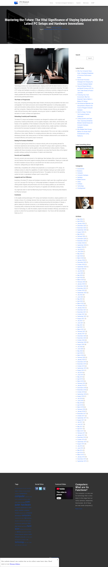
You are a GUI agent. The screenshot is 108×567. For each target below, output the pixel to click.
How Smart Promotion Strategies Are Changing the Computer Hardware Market (85, 82)
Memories (86, 3)
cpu (25, 518)
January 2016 (81, 457)
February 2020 (81, 357)
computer (20, 496)
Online (79, 182)
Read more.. (79, 509)
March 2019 (80, 381)
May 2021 (80, 325)
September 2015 (81, 461)
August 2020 (80, 344)
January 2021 (81, 333)
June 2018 (80, 400)
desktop (29, 518)
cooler (22, 518)
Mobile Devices (81, 179)
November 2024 (81, 241)
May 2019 (80, 377)
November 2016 (81, 437)
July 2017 (80, 422)
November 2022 (81, 288)
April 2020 (80, 353)
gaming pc (24, 523)
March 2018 (80, 407)
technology (19, 542)
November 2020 (81, 338)
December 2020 (81, 336)
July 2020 (80, 346)
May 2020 (80, 351)
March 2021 (80, 329)
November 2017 (81, 413)
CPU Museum (24, 2)
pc (24, 537)
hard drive (24, 526)
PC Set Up (65, 29)
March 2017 (80, 431)
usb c (27, 542)
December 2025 (81, 225)
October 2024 (81, 243)
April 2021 (80, 327)
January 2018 (81, 411)
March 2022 (80, 303)
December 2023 (81, 262)
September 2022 (81, 292)
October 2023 (81, 264)
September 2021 (81, 316)
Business (79, 171)
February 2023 (81, 282)
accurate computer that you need (22, 488)
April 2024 (80, 256)
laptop (19, 532)
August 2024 (80, 247)
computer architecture (22, 499)
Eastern (78, 3)
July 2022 (80, 295)
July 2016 (80, 446)
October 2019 (81, 366)
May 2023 (80, 275)
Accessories (80, 169)
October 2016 (81, 439)
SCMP (92, 3)
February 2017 (81, 433)
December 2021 (81, 310)
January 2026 (81, 223)
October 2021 (81, 314)
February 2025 (81, 236)
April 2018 (80, 405)
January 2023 (81, 284)
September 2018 (81, 394)
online (21, 537)
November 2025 (81, 228)
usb (25, 542)
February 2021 (81, 331)
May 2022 (80, 299)
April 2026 (80, 221)
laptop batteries (24, 531)
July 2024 (80, 249)
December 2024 (81, 238)
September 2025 (81, 230)
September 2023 (81, 267)
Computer (80, 173)
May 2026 (80, 219)
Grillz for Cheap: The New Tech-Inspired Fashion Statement (84, 114)
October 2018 (81, 392)
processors (23, 539)
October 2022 (81, 290)
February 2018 (81, 409)
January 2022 (81, 308)
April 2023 (80, 277)
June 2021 (80, 323)
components (23, 493)
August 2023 (80, 269)
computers (26, 515)
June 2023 (80, 273)
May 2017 (80, 426)
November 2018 (81, 390)
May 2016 (80, 450)
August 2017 (80, 420)
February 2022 (81, 305)
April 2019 (80, 379)
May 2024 (80, 254)
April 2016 (80, 452)
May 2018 (80, 403)
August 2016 (80, 444)
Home (51, 3)
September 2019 (81, 368)
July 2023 (80, 271)
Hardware (80, 177)
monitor (26, 534)
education (17, 520)
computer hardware (49, 29)
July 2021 (80, 320)
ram (27, 539)
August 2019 (80, 370)
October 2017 (81, 416)
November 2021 (81, 312)
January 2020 (81, 359)
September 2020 (81, 342)
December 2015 (81, 459)
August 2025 (80, 232)
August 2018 (80, 396)
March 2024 (80, 258)
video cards (24, 545)
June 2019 (80, 374)
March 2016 (80, 454)
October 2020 (81, 340)
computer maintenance (21, 507)
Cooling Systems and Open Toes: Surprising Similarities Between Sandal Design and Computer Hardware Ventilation (84, 123)
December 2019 (81, 362)
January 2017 (81, 435)
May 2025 (80, 234)
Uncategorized (81, 188)
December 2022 (81, 286)
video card (19, 545)
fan (27, 520)
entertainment (23, 520)
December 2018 (81, 387)
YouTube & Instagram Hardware (64, 3)
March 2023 (80, 279)
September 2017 (81, 418)
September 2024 (81, 245)
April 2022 (80, 301)
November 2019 (81, 364)
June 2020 (80, 349)
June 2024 (80, 251)
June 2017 (80, 424)
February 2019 (81, 383)
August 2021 (80, 318)
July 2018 (80, 398)
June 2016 (80, 448)
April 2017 (80, 428)
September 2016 (81, 441)
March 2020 (80, 355)
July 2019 (80, 372)
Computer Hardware (57, 27)
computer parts (22, 513)
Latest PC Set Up (58, 29)
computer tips (18, 518)
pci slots (27, 537)
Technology (80, 186)
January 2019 (81, 385)
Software (79, 184)
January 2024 (81, 260)
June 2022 (80, 297)
